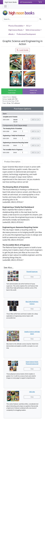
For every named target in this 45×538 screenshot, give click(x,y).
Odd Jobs (32, 392)
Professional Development (26, 34)
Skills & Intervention (33, 30)
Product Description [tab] (12, 161)
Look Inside (23, 50)
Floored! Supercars (32, 271)
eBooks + (11, 34)
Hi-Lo (28, 26)
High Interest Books (15, 30)
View (32, 277)
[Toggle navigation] (5, 6)
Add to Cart (36, 119)
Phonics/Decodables (15, 26)
